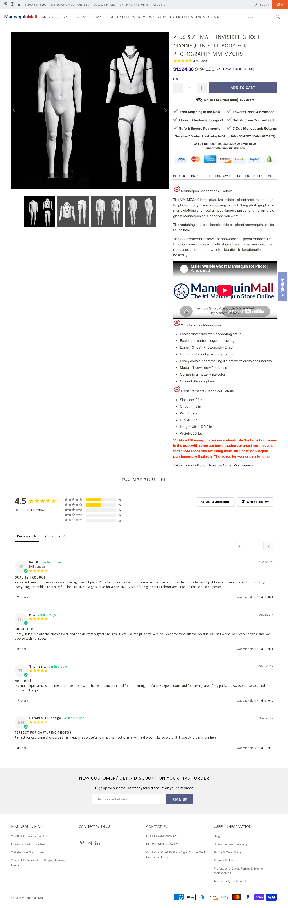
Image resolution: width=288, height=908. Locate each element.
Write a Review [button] (258, 502)
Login (264, 4)
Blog (217, 836)
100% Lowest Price (228, 176)
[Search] (278, 17)
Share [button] (24, 597)
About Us (160, 4)
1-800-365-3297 (35, 4)
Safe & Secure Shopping (230, 844)
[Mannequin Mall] (20, 17)
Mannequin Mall (33, 898)
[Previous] (14, 110)
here (186, 230)
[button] (57, 17)
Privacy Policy (223, 860)
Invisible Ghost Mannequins (231, 465)
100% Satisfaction (258, 176)
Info (176, 176)
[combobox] (263, 17)
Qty (175, 79)
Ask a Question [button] (217, 502)
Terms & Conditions (227, 852)
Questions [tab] (52, 536)
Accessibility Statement (230, 881)
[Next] (165, 110)
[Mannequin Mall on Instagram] (12, 4)
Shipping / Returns (134, 4)
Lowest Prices (105, 4)
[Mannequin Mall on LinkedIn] (20, 4)
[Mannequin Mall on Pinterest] (5, 4)
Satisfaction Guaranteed (70, 4)
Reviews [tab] (23, 536)
